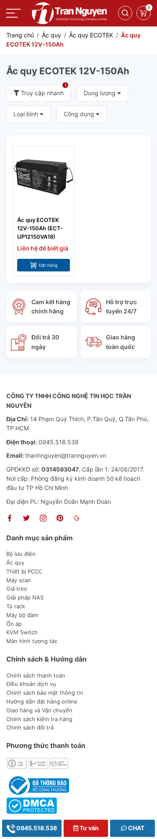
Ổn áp (14, 623)
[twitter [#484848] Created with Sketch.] (26, 519)
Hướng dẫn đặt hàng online (41, 701)
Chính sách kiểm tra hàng (39, 719)
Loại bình (26, 113)
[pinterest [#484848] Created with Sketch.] (60, 519)
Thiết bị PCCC (24, 571)
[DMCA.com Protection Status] (31, 804)
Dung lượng (100, 92)
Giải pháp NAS (25, 597)
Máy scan (18, 580)
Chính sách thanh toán (35, 675)
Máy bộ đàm (22, 615)
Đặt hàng (48, 265)
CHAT (135, 827)
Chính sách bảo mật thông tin (44, 692)
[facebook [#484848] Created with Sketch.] (9, 519)
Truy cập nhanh (43, 90)
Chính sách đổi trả (30, 727)
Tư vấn (88, 827)
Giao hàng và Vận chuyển (39, 710)
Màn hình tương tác (31, 641)
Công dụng (80, 113)
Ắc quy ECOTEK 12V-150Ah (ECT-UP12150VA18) (40, 228)
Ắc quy (15, 562)
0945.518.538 (36, 827)
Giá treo (16, 588)
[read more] (69, 12)
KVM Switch (22, 632)
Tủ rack (15, 606)
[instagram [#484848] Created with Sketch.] (43, 519)
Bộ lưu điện (21, 553)
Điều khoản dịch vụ (31, 683)
